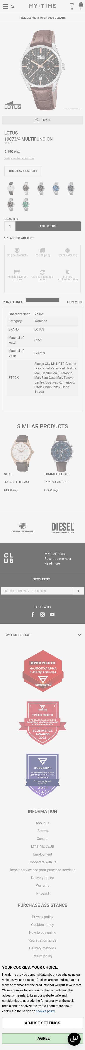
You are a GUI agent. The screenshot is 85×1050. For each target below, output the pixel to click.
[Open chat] (74, 1039)
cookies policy (45, 1011)
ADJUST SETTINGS (42, 1023)
